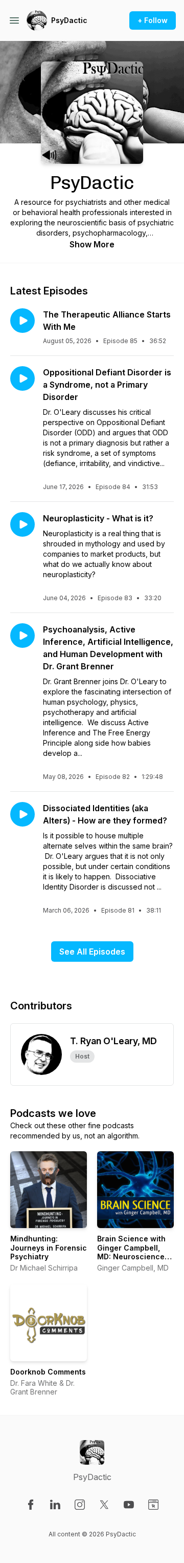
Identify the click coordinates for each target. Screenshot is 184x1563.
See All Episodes (92, 951)
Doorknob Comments (48, 1371)
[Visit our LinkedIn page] (55, 1504)
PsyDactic (69, 20)
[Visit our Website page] (153, 1504)
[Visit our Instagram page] (80, 1504)
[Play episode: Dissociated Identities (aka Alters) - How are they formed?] (22, 814)
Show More (92, 244)
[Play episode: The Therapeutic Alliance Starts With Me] (22, 320)
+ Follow (152, 20)
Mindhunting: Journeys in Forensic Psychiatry (48, 1247)
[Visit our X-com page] (104, 1504)
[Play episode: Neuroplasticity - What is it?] (22, 524)
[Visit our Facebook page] (31, 1504)
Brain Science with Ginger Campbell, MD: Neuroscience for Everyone (131, 1252)
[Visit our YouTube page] (129, 1504)
